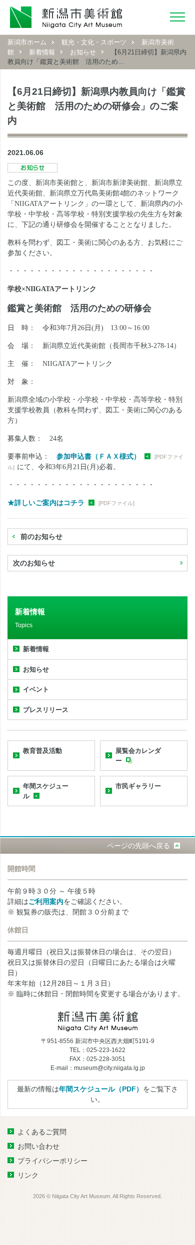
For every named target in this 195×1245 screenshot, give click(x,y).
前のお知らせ (41, 536)
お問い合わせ (39, 1146)
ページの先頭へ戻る (138, 846)
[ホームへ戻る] (66, 17)
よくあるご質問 (42, 1132)
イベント (36, 689)
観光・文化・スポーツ (94, 42)
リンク (28, 1175)
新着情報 (42, 52)
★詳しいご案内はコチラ (46, 503)
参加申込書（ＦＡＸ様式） (98, 456)
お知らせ (83, 52)
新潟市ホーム (27, 42)
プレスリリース (45, 709)
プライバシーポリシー (53, 1161)
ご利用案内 (46, 901)
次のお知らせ (34, 563)
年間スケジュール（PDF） (101, 1089)
